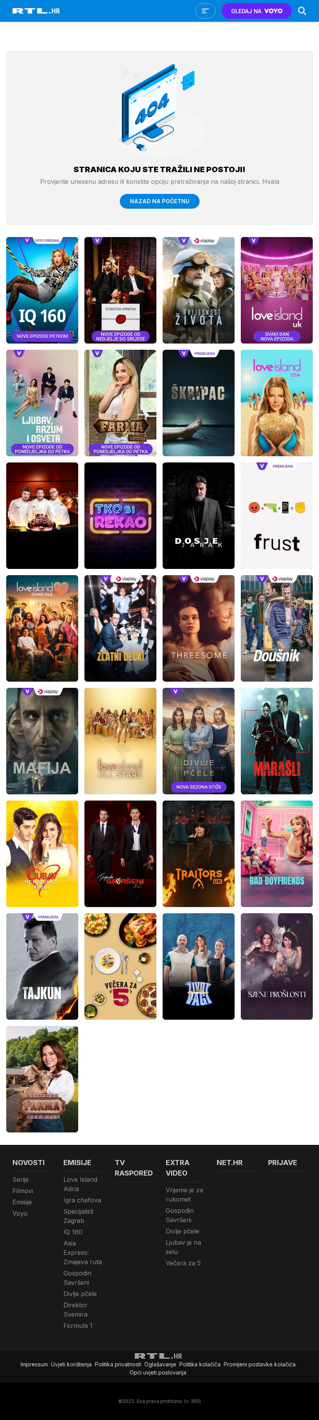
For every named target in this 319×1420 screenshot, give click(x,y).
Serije (20, 1179)
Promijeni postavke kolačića (260, 1364)
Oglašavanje (160, 1364)
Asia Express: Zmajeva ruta (82, 1252)
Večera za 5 (183, 1263)
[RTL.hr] (36, 11)
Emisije (22, 1202)
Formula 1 (78, 1325)
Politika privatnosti (118, 1364)
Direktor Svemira (75, 1309)
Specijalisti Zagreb (78, 1216)
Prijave (282, 1162)
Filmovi (22, 1191)
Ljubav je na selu (183, 1247)
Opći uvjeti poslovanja (158, 1372)
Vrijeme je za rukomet (184, 1194)
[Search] (302, 11)
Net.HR (230, 1162)
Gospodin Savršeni (77, 1277)
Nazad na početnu (159, 201)
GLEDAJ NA (246, 11)
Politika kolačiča (200, 1364)
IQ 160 (72, 1232)
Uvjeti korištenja (71, 1364)
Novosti (28, 1162)
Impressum (34, 1364)
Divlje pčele (80, 1294)
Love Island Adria (80, 1184)
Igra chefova (82, 1200)
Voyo (20, 1213)
